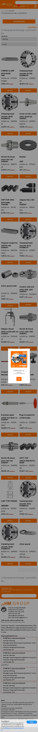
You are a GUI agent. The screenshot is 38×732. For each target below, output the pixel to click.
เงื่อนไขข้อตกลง (7, 728)
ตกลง (31, 722)
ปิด (19, 379)
